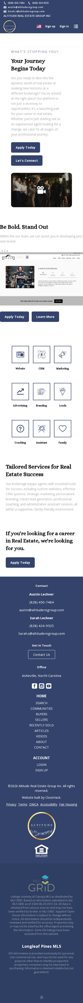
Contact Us (41, 654)
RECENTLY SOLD (41, 725)
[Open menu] (75, 26)
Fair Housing (68, 804)
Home (41, 696)
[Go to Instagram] (41, 686)
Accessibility (48, 804)
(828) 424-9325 (41, 625)
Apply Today (25, 147)
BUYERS (41, 714)
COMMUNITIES (42, 708)
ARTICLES (42, 731)
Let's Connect (27, 160)
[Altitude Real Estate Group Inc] (42, 826)
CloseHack (52, 797)
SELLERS (41, 719)
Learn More (45, 317)
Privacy (11, 804)
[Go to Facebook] (34, 686)
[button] (41, 190)
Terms (22, 804)
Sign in (64, 26)
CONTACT (41, 747)
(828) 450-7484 (41, 602)
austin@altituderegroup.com (41, 610)
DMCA (34, 804)
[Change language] (39, 26)
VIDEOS (41, 736)
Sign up (50, 26)
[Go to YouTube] (48, 686)
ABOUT (41, 742)
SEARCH (41, 703)
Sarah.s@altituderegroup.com (41, 633)
